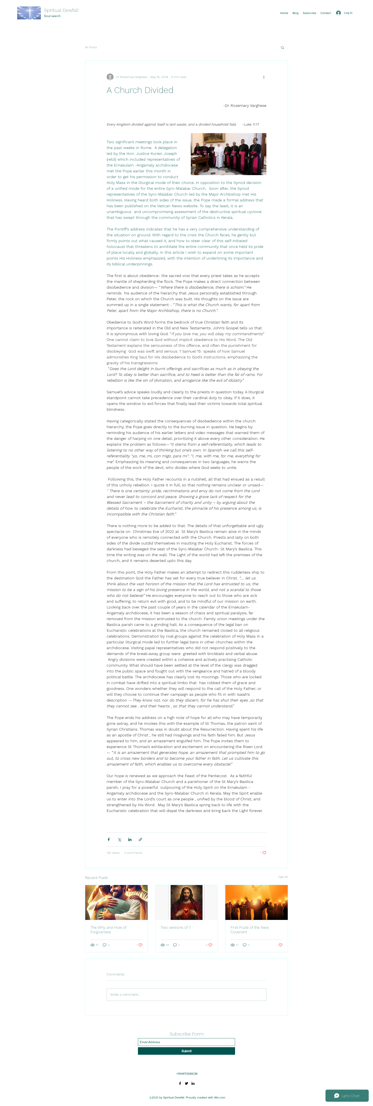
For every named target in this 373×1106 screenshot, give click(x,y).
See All (283, 877)
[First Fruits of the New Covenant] (256, 902)
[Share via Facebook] (109, 839)
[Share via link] (140, 839)
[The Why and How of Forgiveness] (116, 902)
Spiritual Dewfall (61, 10)
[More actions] (263, 76)
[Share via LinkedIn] (130, 839)
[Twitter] (186, 1083)
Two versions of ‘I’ (176, 927)
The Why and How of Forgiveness (108, 929)
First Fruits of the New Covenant (250, 929)
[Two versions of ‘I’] (186, 902)
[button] (282, 47)
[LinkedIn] (193, 1083)
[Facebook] (180, 1083)
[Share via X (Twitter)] (119, 839)
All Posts (91, 47)
